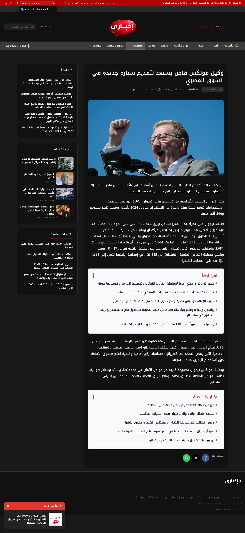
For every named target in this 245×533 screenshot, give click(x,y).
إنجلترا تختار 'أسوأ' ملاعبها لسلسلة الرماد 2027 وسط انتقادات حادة (167, 324)
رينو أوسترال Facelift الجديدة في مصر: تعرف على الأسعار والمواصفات (166, 431)
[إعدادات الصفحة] (11, 3)
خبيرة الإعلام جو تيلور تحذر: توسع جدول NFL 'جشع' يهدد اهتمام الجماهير (163, 301)
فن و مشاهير (181, 45)
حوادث (151, 45)
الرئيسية (237, 497)
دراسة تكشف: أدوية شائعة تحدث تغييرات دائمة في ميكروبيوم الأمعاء (166, 292)
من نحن (111, 3)
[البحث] (17, 3)
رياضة (164, 45)
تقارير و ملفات (115, 45)
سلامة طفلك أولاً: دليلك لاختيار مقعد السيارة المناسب (177, 413)
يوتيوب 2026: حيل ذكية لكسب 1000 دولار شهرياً (180, 440)
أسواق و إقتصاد (179, 497)
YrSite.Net (220, 509)
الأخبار (216, 45)
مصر (200, 45)
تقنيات (137, 45)
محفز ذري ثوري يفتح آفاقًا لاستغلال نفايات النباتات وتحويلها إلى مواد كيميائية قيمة (156, 283)
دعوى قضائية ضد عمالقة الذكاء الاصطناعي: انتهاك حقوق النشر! (169, 422)
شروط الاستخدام (76, 3)
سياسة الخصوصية (96, 3)
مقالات (227, 497)
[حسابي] (5, 3)
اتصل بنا (62, 3)
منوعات (97, 45)
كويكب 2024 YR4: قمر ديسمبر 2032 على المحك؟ (181, 405)
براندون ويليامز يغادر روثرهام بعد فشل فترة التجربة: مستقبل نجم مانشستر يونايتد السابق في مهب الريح (157, 312)
